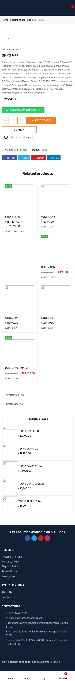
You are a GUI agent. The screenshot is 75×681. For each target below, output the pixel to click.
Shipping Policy (10, 566)
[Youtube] (41, 538)
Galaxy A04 (11, 317)
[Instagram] (47, 538)
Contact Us (8, 597)
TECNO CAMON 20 (28, 448)
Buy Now (19, 129)
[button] (37, 110)
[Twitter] (34, 538)
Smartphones (17, 19)
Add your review (10, 49)
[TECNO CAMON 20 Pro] (10, 469)
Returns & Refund (12, 556)
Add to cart (42, 120)
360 (9, 38)
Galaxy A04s (48, 216)
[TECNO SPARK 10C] (10, 434)
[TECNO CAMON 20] (10, 451)
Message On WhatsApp (24, 109)
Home (5, 19)
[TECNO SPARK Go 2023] (10, 487)
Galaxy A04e (48, 267)
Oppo (30, 19)
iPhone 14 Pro (12, 216)
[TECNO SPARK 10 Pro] (10, 504)
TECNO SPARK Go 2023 (31, 483)
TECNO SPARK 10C (28, 431)
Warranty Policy (11, 561)
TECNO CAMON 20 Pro (30, 466)
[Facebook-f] (27, 538)
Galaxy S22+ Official (16, 368)
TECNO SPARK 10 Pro (30, 501)
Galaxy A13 (47, 317)
